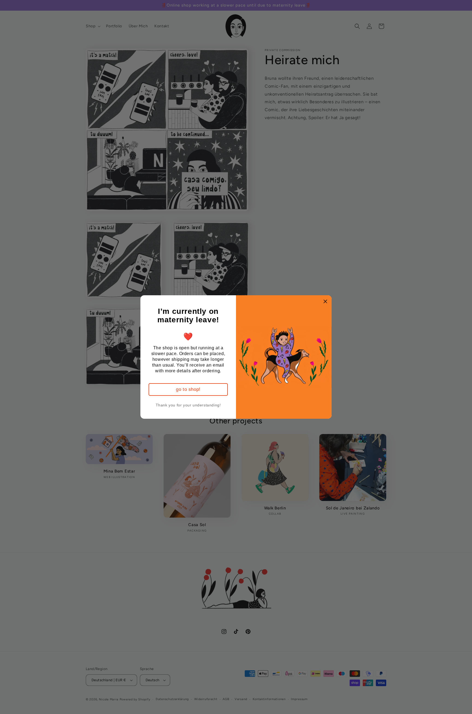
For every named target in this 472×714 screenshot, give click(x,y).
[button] (325, 301)
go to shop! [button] (188, 389)
